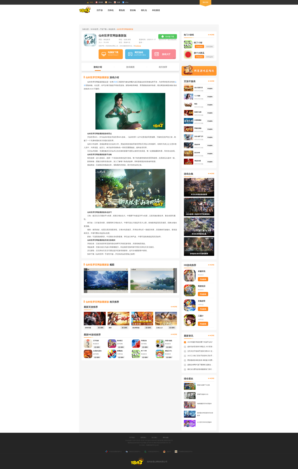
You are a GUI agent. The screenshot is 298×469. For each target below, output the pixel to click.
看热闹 (122, 10)
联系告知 (138, 46)
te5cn (126, 2)
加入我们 (154, 437)
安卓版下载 (167, 37)
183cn (110, 2)
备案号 (169, 451)
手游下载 (103, 29)
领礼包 (144, 10)
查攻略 (133, 10)
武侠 (115, 82)
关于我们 (132, 437)
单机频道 (156, 10)
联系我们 (143, 437)
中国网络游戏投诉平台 (186, 451)
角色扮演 (111, 29)
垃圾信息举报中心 (153, 451)
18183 (91, 2)
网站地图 (165, 437)
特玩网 (101, 2)
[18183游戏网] (85, 10)
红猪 (118, 2)
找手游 (100, 10)
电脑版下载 (113, 52)
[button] (85, 280)
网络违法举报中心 (135, 451)
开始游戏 (203, 279)
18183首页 (94, 29)
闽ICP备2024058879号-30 (162, 443)
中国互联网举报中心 (115, 451)
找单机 (111, 10)
